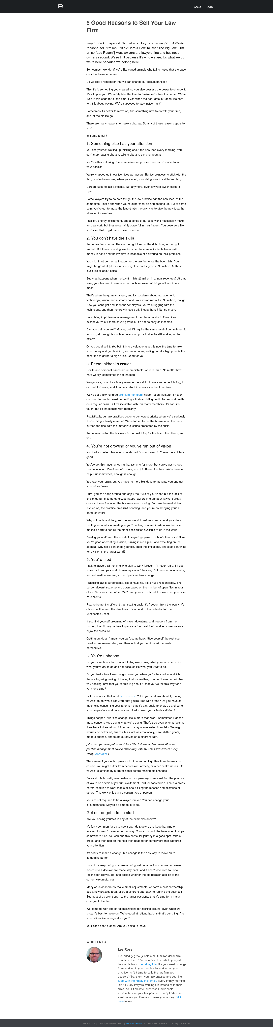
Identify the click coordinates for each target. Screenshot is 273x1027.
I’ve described (128, 696)
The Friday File (147, 964)
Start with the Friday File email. (137, 980)
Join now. (101, 753)
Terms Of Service (134, 1023)
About (197, 6)
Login (209, 6)
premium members (131, 394)
